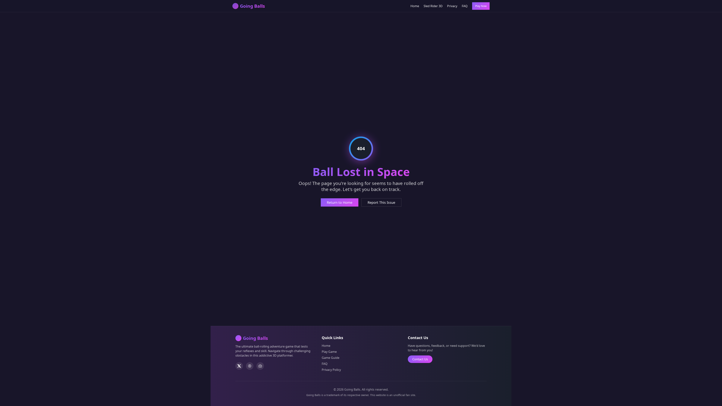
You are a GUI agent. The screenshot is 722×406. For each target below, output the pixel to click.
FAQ (465, 6)
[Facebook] (249, 366)
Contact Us (420, 359)
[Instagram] (260, 366)
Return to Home (339, 202)
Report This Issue (381, 202)
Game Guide (330, 358)
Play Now (481, 6)
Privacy (452, 6)
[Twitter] (239, 366)
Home (414, 6)
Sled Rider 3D (433, 6)
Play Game (329, 352)
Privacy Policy (331, 370)
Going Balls (252, 6)
